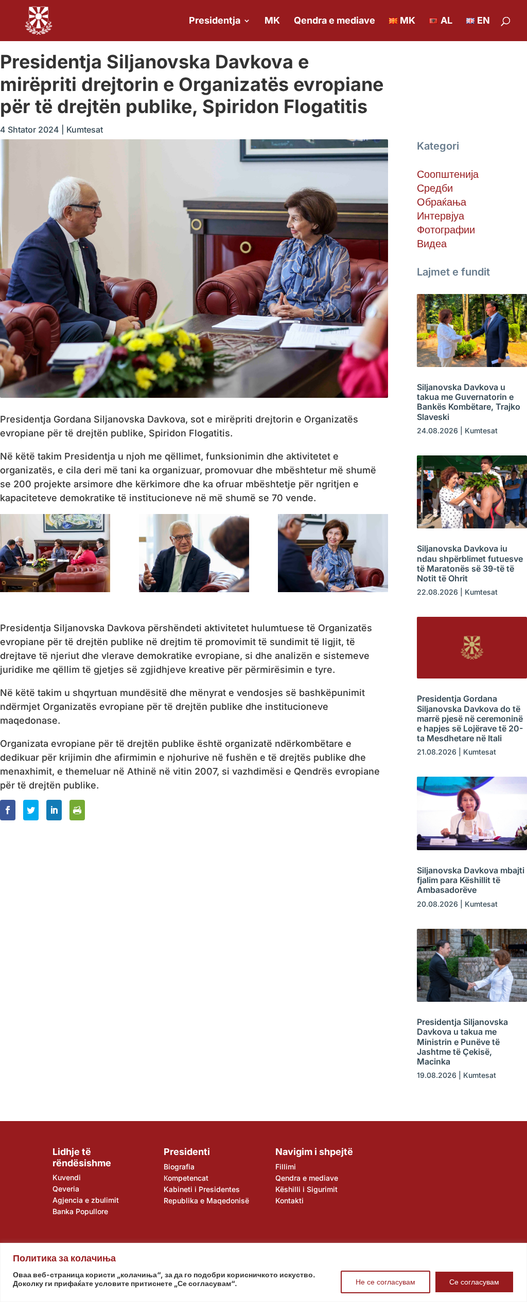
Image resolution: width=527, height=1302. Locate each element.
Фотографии (446, 230)
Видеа (432, 243)
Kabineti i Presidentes (202, 1189)
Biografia (179, 1166)
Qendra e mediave (334, 21)
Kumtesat (84, 129)
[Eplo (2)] (333, 553)
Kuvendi (66, 1177)
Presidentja (214, 21)
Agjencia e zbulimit (85, 1200)
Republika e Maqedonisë (206, 1200)
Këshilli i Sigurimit (306, 1189)
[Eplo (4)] (55, 553)
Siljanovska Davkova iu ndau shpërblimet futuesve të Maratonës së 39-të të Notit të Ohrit (470, 563)
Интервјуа (440, 216)
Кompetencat (186, 1177)
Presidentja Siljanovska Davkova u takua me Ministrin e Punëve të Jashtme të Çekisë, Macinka (462, 1042)
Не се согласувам (385, 1281)
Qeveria (65, 1188)
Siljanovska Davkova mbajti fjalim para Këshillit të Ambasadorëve (470, 880)
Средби (435, 188)
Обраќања (441, 202)
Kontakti (289, 1200)
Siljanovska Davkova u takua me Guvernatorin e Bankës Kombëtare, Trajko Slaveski (468, 402)
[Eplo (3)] (194, 553)
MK (272, 21)
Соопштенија (448, 174)
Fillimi (285, 1166)
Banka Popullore (80, 1211)
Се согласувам (474, 1281)
